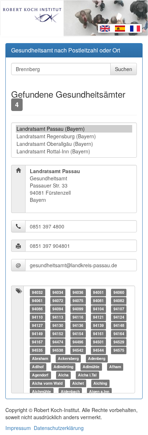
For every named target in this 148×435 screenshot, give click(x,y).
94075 (78, 300)
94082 (119, 300)
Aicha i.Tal (87, 375)
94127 (37, 325)
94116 (78, 317)
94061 (37, 300)
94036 (78, 292)
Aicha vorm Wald (47, 383)
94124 (119, 317)
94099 (78, 308)
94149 (37, 333)
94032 (37, 292)
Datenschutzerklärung (59, 427)
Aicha (63, 375)
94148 (119, 325)
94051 (98, 292)
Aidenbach (70, 391)
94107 (119, 308)
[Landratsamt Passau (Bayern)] (74, 129)
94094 (57, 308)
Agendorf (40, 375)
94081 (98, 300)
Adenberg (96, 358)
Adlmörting (63, 366)
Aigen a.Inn (99, 391)
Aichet (78, 383)
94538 (57, 350)
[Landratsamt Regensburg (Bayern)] (74, 136)
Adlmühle (91, 366)
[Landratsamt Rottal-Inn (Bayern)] (74, 151)
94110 (37, 317)
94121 (98, 317)
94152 (57, 333)
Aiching (100, 383)
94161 (98, 333)
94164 (119, 333)
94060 (119, 292)
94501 (98, 341)
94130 (57, 325)
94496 (78, 341)
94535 (37, 350)
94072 (57, 300)
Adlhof (38, 366)
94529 (119, 341)
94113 (57, 317)
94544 (98, 350)
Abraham (40, 358)
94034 (57, 292)
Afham (115, 366)
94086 (37, 308)
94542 (78, 350)
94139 (98, 325)
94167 (37, 341)
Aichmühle (41, 391)
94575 (119, 350)
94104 (98, 308)
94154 (78, 333)
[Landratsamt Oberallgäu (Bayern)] (74, 144)
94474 (57, 341)
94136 (78, 325)
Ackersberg (68, 358)
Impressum (18, 427)
